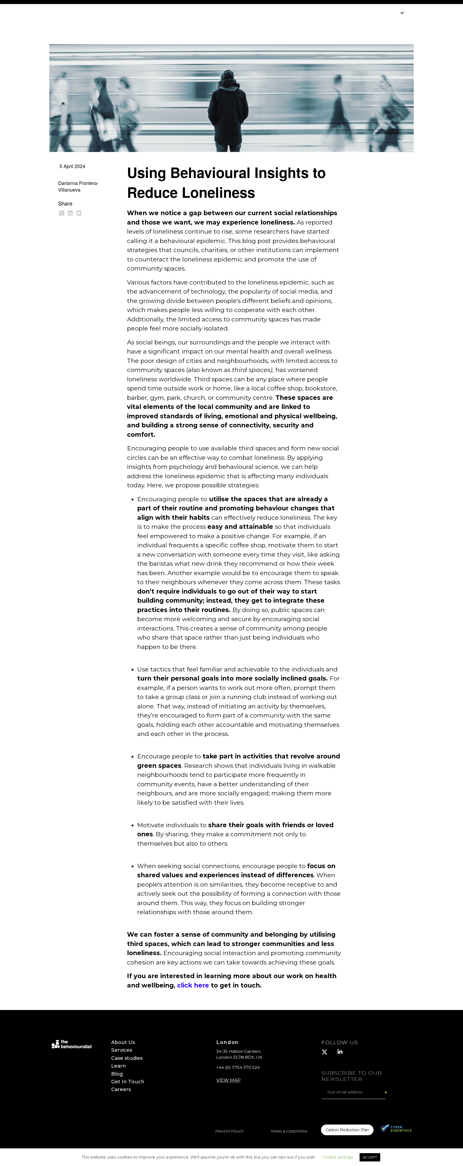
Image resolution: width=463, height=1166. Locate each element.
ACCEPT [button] (370, 1157)
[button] (228, 1076)
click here (193, 985)
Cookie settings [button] (337, 1157)
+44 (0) (238, 1067)
